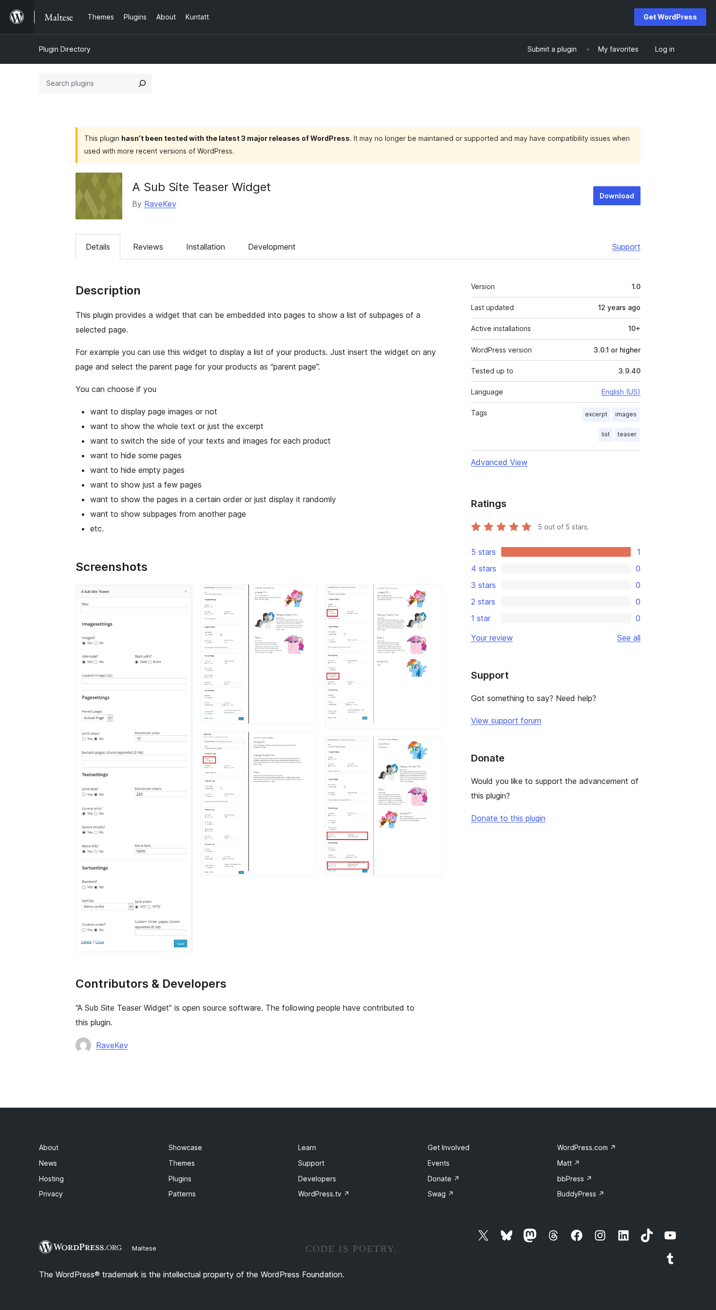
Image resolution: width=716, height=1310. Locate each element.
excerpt (596, 414)
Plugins (180, 1178)
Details (98, 247)
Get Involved (449, 1147)
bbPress (574, 1178)
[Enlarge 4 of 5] (429, 597)
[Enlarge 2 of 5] (304, 597)
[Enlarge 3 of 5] (304, 745)
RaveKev (160, 204)
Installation (205, 247)
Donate (444, 1178)
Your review (492, 638)
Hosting (51, 1178)
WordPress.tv (324, 1194)
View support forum (506, 720)
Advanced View (499, 462)
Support (626, 247)
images (626, 414)
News (48, 1163)
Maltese (144, 1248)
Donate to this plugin (508, 818)
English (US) (621, 392)
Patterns (182, 1194)
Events (439, 1163)
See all (629, 638)
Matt (568, 1163)
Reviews (148, 247)
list (606, 434)
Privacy (51, 1194)
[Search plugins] (142, 83)
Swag (441, 1194)
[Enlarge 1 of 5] (180, 597)
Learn (307, 1147)
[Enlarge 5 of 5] (429, 749)
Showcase (185, 1147)
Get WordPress (670, 17)
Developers (317, 1178)
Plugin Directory (65, 49)
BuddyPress (580, 1194)
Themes (182, 1163)
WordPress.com (586, 1147)
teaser (627, 434)
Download (617, 196)
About (48, 1147)
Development (272, 247)
